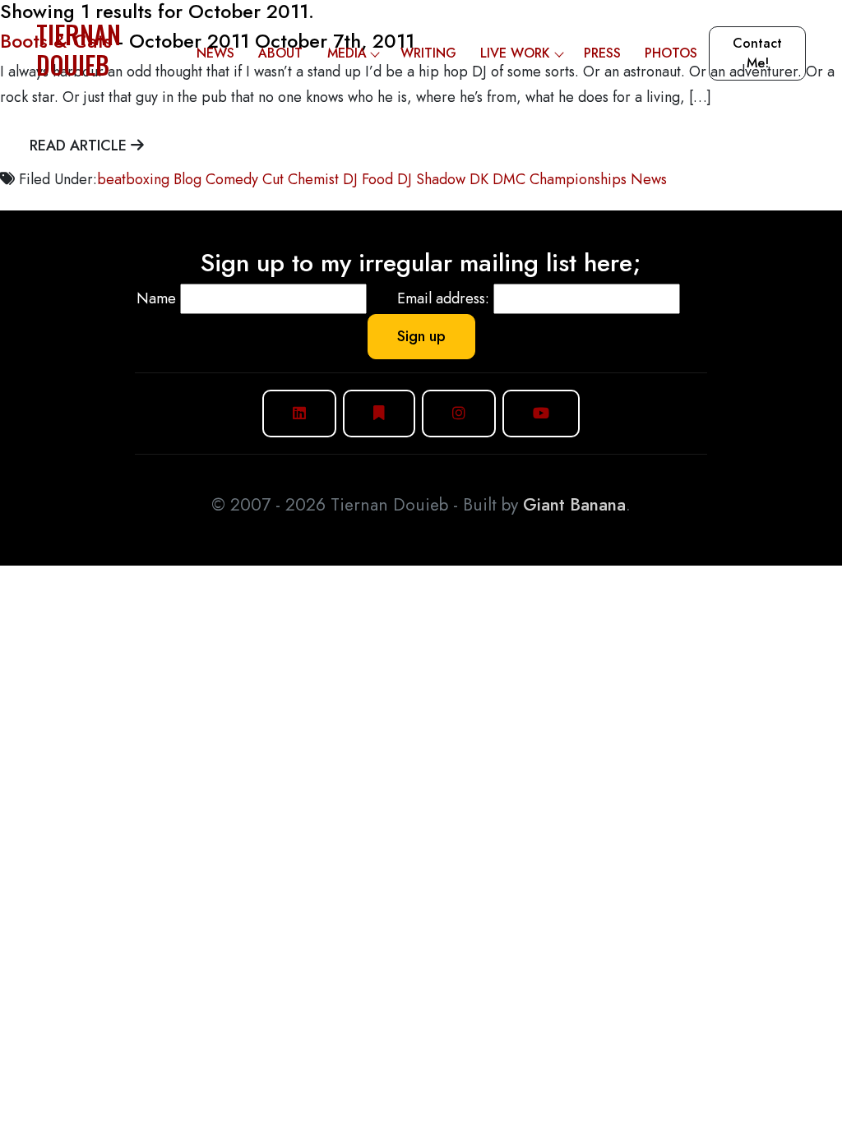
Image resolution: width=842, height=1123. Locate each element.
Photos (671, 53)
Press (602, 53)
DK (479, 179)
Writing (428, 53)
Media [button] (347, 53)
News (215, 53)
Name (156, 298)
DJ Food (368, 179)
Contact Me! (757, 53)
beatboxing (133, 179)
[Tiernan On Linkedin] (299, 413)
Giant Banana (574, 504)
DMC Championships (560, 179)
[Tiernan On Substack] (379, 413)
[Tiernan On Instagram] (459, 413)
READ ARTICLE (80, 145)
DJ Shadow (431, 179)
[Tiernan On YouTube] (541, 413)
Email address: (443, 298)
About (280, 53)
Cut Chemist (300, 179)
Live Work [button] (515, 53)
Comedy (232, 179)
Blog (187, 179)
